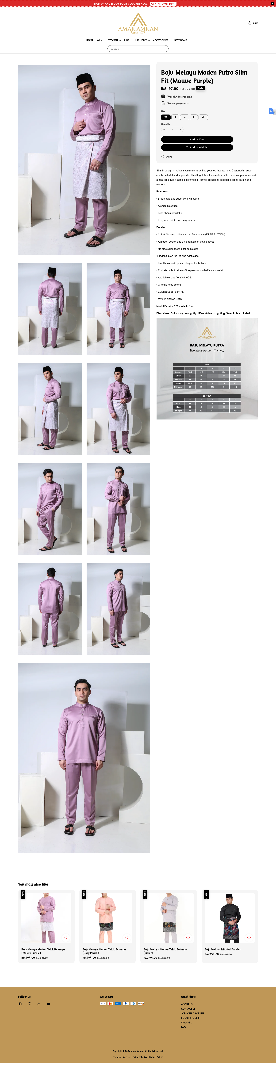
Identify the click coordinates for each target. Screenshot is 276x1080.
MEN (99, 40)
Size (163, 110)
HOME (89, 40)
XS (166, 117)
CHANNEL (186, 1022)
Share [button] (169, 156)
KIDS (126, 40)
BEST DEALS (180, 40)
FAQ (183, 1027)
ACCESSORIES (160, 40)
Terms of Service (122, 1056)
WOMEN (113, 40)
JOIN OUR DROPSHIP (192, 1013)
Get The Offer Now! (163, 3)
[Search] (163, 48)
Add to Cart (197, 139)
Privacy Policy (140, 1056)
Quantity (165, 124)
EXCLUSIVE (141, 40)
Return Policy (156, 1056)
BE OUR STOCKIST (191, 1017)
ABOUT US (187, 1004)
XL (203, 117)
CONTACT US (188, 1008)
